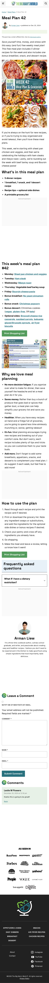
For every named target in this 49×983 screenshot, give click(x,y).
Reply (6, 801)
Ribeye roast (24, 283)
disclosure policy (35, 37)
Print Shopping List (14, 333)
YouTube (38, 957)
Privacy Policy (24, 978)
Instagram (39, 952)
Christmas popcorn (29, 303)
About (12, 952)
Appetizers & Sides (12, 928)
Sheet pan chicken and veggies (30, 274)
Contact (12, 956)
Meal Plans (11, 12)
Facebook (39, 961)
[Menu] (3, 3)
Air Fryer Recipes (36, 932)
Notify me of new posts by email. (16, 705)
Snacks (36, 928)
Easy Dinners (12, 932)
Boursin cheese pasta (23, 291)
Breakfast (12, 936)
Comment (7, 719)
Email (5, 761)
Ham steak (20, 278)
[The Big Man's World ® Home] (24, 3)
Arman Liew (15, 25)
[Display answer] (44, 580)
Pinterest (38, 966)
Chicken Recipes (37, 936)
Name (5, 750)
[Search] (45, 3)
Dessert (12, 940)
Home (4, 12)
